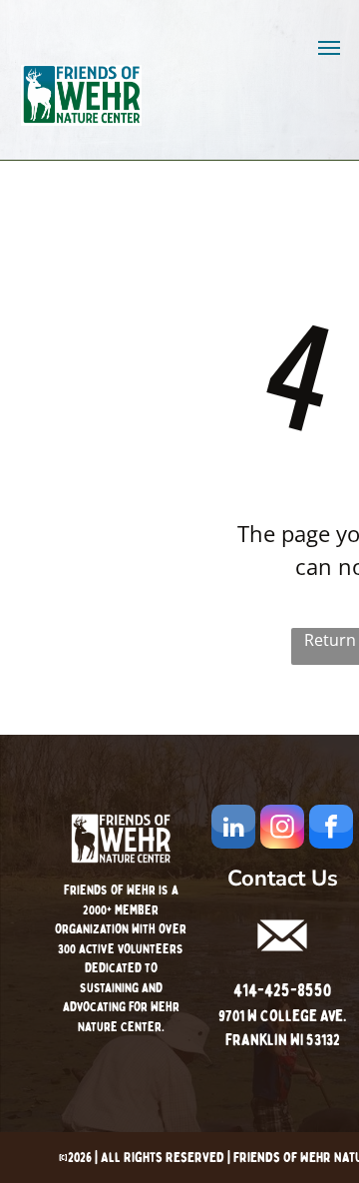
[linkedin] (233, 829)
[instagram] (282, 829)
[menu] (329, 48)
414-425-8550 (282, 990)
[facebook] (331, 829)
